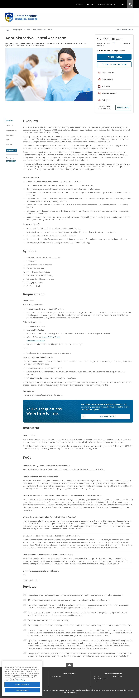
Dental (28, 30)
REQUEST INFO (123, 107)
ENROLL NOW (114, 57)
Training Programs (17, 30)
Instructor (10, 135)
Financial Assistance (100, 679)
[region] (22, 679)
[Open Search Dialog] (130, 4)
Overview (9, 121)
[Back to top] (69, 673)
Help (95, 681)
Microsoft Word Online (50, 337)
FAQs (8, 140)
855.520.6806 (11, 161)
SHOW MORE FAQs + (31, 580)
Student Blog (117, 676)
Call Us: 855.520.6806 (124, 30)
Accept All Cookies (22, 685)
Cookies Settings (22, 690)
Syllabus (9, 125)
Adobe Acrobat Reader (36, 340)
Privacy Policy (72, 692)
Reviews (9, 145)
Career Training (56, 676)
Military (96, 676)
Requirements (11, 130)
